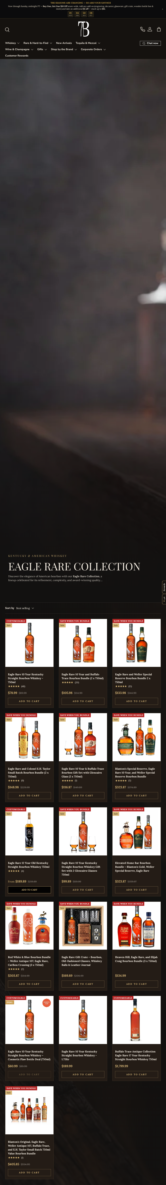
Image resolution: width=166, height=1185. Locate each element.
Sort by (9, 608)
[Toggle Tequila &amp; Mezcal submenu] (99, 43)
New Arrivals (64, 43)
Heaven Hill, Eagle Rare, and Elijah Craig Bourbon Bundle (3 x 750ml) (136, 959)
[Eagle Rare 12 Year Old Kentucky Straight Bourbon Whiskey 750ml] (29, 831)
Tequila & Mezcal (86, 43)
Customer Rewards (16, 55)
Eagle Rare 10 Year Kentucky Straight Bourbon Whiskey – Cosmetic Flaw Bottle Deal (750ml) (29, 1055)
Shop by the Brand (62, 49)
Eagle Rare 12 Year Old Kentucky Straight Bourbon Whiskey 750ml (28, 864)
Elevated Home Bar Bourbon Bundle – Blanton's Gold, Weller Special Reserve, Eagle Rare (134, 866)
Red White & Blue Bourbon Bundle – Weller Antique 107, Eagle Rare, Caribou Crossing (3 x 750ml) (29, 960)
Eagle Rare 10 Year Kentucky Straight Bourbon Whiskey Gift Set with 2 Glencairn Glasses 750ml (81, 868)
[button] (158, 29)
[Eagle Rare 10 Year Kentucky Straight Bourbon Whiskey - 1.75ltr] (83, 1020)
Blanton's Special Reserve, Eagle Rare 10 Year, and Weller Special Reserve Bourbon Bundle (135, 772)
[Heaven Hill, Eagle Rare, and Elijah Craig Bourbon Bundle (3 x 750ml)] (137, 926)
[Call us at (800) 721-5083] (142, 29)
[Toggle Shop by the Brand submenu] (76, 49)
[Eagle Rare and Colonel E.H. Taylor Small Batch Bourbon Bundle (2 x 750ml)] (29, 737)
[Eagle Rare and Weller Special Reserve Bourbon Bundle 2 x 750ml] (137, 643)
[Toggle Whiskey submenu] (18, 43)
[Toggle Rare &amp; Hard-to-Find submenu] (51, 43)
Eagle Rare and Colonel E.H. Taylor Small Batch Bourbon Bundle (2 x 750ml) (29, 772)
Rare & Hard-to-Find (36, 43)
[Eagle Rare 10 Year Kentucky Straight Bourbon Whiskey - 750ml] (29, 643)
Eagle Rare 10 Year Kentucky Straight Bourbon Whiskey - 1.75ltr (79, 1055)
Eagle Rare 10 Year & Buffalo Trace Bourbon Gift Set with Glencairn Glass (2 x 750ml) (83, 772)
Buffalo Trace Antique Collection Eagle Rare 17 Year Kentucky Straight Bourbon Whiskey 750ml (136, 1055)
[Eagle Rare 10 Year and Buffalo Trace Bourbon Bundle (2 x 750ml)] (83, 643)
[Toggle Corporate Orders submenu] (105, 49)
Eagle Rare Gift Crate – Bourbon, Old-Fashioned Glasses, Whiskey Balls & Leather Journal (82, 960)
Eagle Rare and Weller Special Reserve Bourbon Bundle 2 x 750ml (133, 678)
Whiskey (10, 43)
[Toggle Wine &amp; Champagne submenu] (32, 49)
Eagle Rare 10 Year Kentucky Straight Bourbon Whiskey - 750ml (25, 678)
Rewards (164, 587)
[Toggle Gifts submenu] (46, 49)
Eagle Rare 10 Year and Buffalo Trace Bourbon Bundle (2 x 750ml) (83, 676)
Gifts (40, 49)
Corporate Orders (91, 49)
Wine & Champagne (17, 49)
